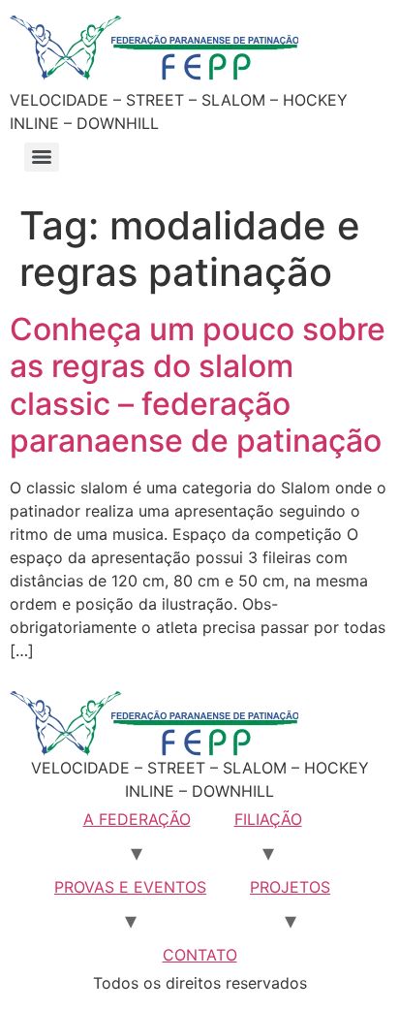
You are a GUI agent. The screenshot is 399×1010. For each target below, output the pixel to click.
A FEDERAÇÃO (137, 819)
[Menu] (41, 157)
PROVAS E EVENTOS (130, 887)
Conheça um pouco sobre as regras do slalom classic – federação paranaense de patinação (197, 384)
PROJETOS (290, 887)
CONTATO (200, 954)
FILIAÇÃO (268, 819)
